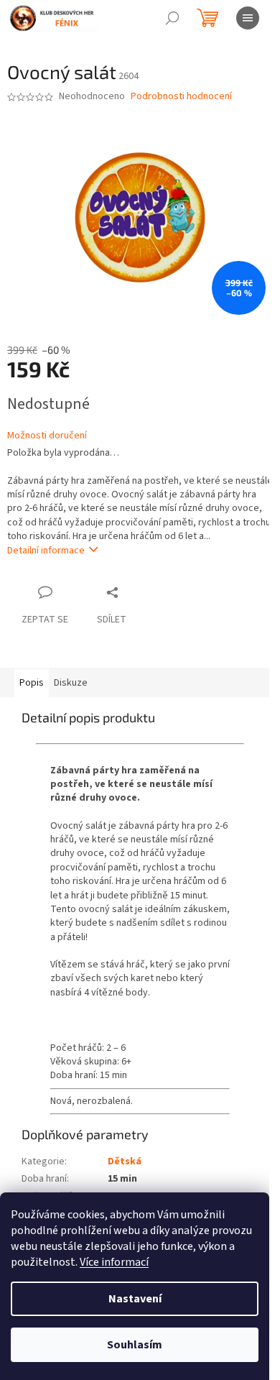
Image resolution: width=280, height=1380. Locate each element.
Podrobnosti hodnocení (181, 97)
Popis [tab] (31, 683)
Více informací (114, 1262)
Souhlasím (134, 1345)
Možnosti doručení (47, 436)
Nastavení (135, 1299)
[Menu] (247, 18)
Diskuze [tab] (71, 683)
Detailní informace (46, 550)
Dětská (124, 1161)
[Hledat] (172, 18)
